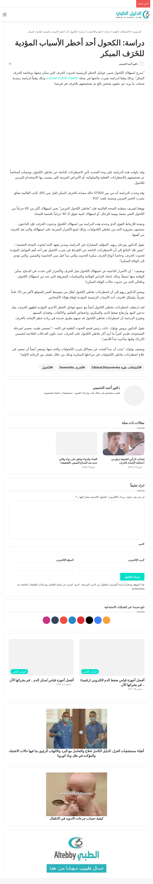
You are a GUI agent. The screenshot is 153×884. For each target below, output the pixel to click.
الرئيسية (137, 31)
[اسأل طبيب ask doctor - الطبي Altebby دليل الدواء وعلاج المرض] (76, 854)
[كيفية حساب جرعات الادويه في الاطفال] (76, 794)
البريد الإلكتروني (136, 559)
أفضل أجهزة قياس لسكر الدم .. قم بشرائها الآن (42, 680)
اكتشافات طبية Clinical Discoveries (116, 367)
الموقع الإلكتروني (65, 559)
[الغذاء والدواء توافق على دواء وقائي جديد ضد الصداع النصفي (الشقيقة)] (76, 444)
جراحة (107, 31)
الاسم (141, 543)
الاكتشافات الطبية (122, 31)
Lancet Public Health (62, 78)
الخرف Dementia (71, 367)
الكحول (46, 367)
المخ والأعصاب (94, 31)
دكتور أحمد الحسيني (128, 63)
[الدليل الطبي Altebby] (132, 14)
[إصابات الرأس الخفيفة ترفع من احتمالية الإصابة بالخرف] (123, 444)
